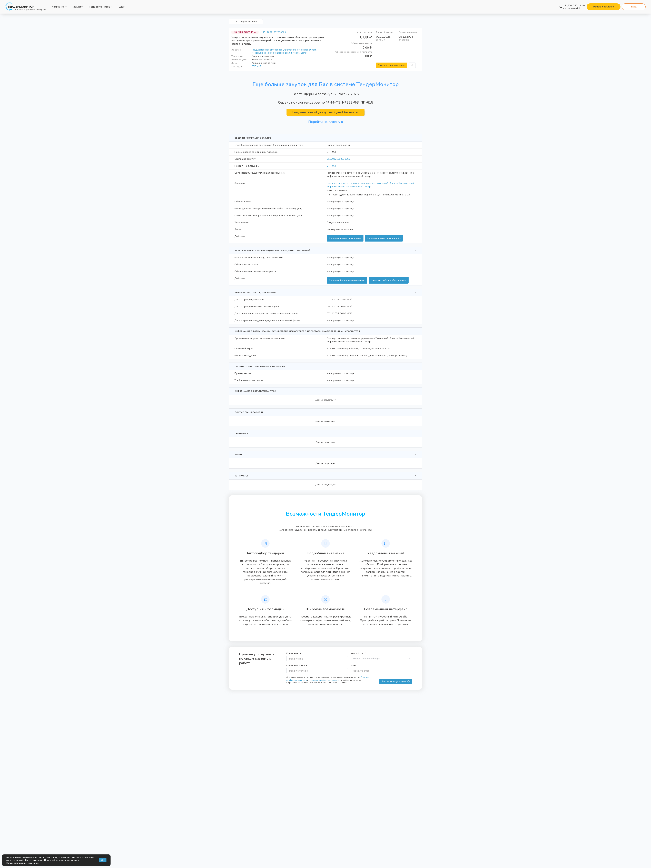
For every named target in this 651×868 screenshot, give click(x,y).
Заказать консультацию (394, 681)
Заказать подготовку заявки (345, 238)
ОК (102, 860)
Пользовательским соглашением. (22, 863)
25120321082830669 (338, 159)
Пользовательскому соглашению (324, 680)
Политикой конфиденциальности (60, 860)
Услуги (77, 7)
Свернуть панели (248, 21)
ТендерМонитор (99, 7)
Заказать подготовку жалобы (384, 238)
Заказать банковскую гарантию (347, 280)
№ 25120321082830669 (273, 32)
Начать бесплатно (603, 6)
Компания (58, 7)
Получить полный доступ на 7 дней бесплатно (325, 112)
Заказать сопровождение (391, 65)
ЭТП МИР (256, 66)
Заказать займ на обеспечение (388, 280)
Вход (634, 6)
